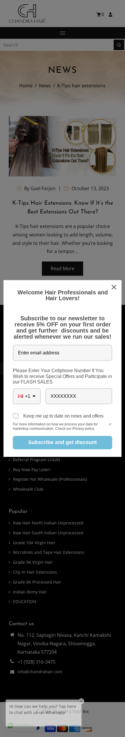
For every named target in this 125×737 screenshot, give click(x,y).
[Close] (115, 287)
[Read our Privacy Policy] (110, 424)
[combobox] (27, 396)
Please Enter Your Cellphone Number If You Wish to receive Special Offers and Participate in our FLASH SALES (62, 376)
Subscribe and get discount (62, 442)
